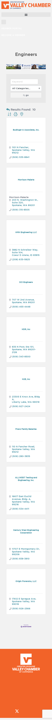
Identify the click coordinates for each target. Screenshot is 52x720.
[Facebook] (9, 711)
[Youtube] (41, 711)
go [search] (27, 95)
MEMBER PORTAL (11, 28)
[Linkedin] (33, 711)
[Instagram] (25, 711)
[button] (26, 14)
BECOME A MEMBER (13, 35)
